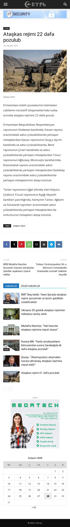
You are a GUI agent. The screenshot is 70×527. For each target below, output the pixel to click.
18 (20, 489)
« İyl (34, 507)
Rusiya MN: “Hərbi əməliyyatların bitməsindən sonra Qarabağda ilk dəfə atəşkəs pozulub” (41, 345)
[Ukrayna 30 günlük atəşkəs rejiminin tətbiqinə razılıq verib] (11, 314)
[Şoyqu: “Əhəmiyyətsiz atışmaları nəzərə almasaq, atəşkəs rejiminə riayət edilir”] (11, 361)
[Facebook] (6, 244)
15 (55, 483)
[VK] (59, 244)
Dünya (7, 302)
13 (38, 483)
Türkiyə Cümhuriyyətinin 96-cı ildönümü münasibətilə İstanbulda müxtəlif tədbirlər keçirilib (51, 269)
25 (20, 496)
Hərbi (6, 28)
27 (38, 496)
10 (9, 483)
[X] (14, 244)
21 (48, 489)
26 (29, 496)
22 (55, 489)
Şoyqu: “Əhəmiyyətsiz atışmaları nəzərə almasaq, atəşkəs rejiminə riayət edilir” (41, 361)
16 (63, 483)
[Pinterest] (21, 244)
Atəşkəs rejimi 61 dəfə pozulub (40, 372)
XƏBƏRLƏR (11, 286)
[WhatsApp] (29, 244)
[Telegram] (51, 244)
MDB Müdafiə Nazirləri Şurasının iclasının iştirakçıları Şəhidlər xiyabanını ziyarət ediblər (18, 269)
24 (9, 496)
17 (9, 489)
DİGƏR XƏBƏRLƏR (30, 286)
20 (38, 489)
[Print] (44, 244)
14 (48, 483)
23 (63, 489)
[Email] (36, 244)
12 (29, 483)
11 (20, 483)
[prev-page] (5, 389)
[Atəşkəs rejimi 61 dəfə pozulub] (11, 376)
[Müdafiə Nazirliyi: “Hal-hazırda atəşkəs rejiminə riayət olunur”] (11, 329)
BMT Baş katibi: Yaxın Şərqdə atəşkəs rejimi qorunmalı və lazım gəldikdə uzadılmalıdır (43, 298)
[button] (5, 4)
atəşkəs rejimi (19, 226)
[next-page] (10, 389)
